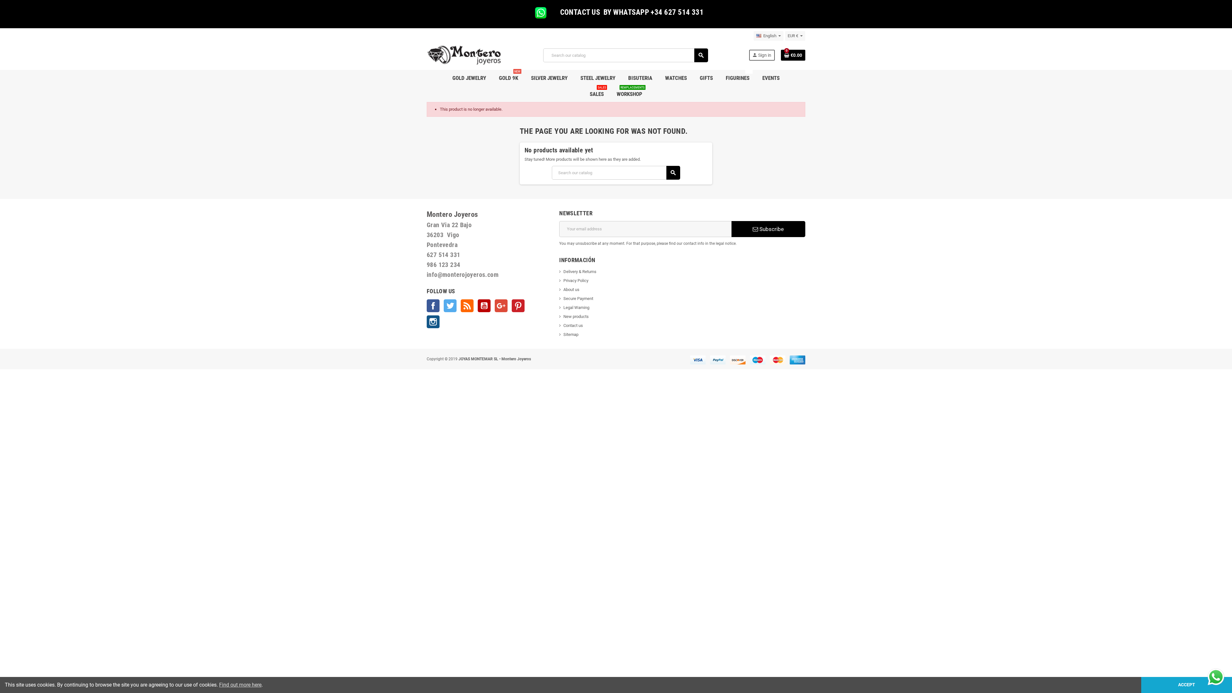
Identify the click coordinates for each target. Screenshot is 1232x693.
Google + (501, 305)
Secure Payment (578, 298)
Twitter (450, 305)
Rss (467, 305)
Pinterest (518, 305)
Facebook (433, 305)
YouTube (484, 305)
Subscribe (771, 229)
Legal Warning (576, 307)
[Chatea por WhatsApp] (1216, 676)
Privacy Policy (575, 280)
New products (576, 316)
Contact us (573, 325)
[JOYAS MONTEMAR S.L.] (464, 55)
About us (571, 289)
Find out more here (240, 685)
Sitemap (570, 334)
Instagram (433, 321)
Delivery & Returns (579, 271)
